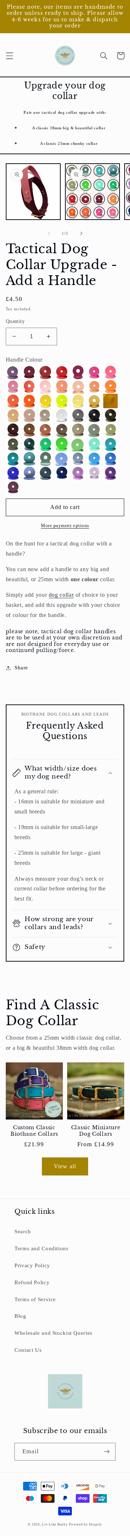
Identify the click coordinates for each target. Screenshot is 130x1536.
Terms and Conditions (41, 1248)
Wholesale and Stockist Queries (53, 1333)
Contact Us (28, 1350)
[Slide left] (49, 233)
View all (65, 1166)
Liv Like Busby (55, 1524)
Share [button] (21, 667)
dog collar (61, 595)
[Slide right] (81, 233)
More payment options (65, 525)
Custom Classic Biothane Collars (34, 1131)
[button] (9, 55)
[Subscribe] (107, 1452)
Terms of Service (35, 1299)
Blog (20, 1316)
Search (22, 1231)
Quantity (15, 321)
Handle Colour (24, 360)
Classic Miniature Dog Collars (96, 1131)
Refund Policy (31, 1282)
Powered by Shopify (85, 1524)
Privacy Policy (32, 1265)
